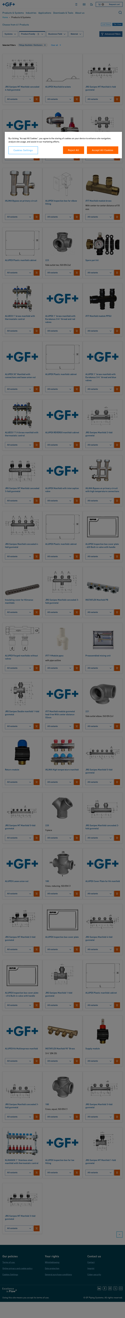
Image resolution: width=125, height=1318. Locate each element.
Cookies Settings (23, 150)
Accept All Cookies (102, 150)
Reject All (73, 150)
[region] (63, 145)
